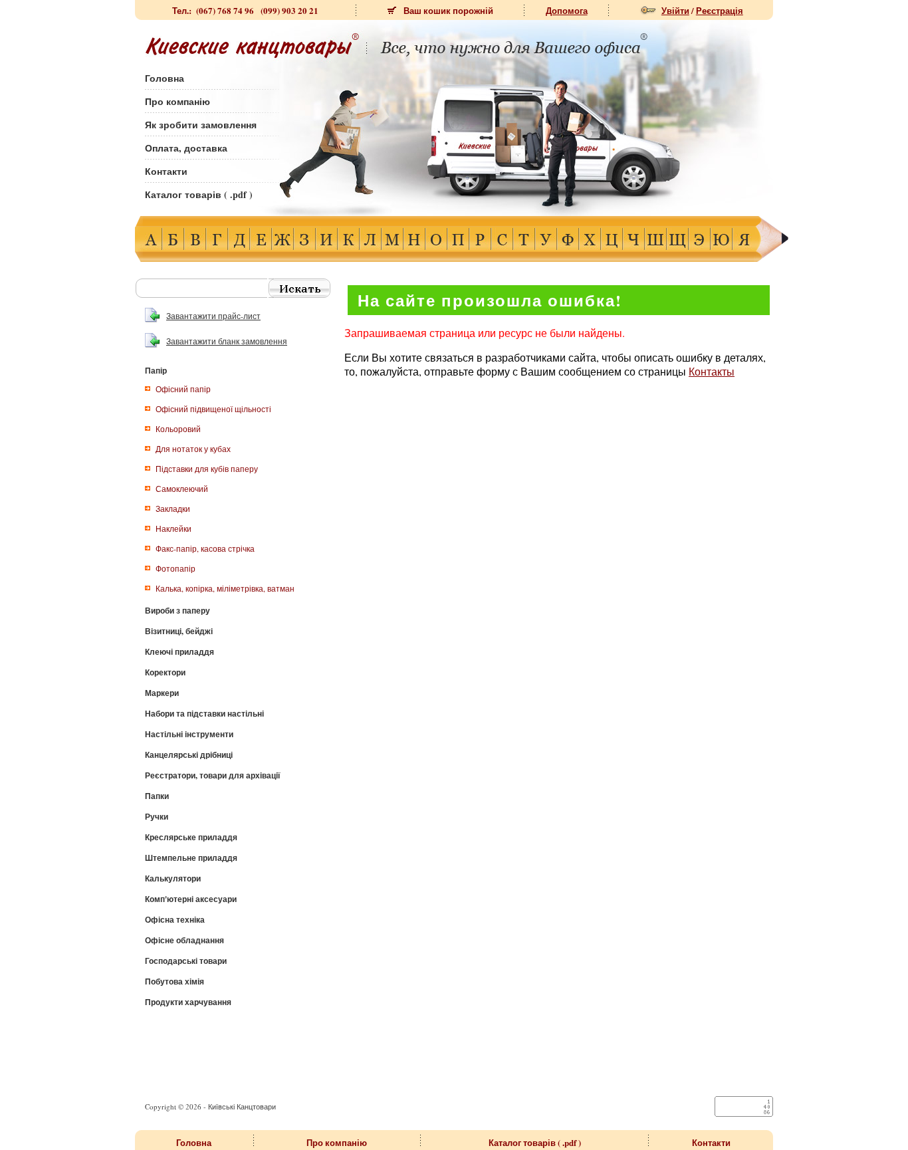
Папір (156, 370)
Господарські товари (186, 961)
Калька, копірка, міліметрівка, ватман (225, 588)
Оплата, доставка (186, 148)
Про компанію (177, 101)
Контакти (166, 171)
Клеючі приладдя (179, 651)
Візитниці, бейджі (179, 631)
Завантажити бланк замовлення (226, 341)
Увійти (675, 10)
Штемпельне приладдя (191, 857)
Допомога (567, 10)
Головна (164, 78)
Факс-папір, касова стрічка (205, 548)
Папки (157, 796)
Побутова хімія (174, 981)
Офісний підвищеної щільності (213, 408)
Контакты (712, 371)
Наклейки (173, 528)
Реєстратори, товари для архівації (212, 775)
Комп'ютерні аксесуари (191, 899)
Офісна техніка (175, 919)
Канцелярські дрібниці (189, 754)
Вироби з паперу (177, 610)
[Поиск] (299, 288)
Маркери (162, 693)
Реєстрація (719, 10)
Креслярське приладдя (191, 837)
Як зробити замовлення (201, 125)
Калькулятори (173, 878)
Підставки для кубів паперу (207, 468)
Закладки (173, 508)
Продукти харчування (188, 1002)
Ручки (156, 816)
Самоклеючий (182, 488)
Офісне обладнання (184, 940)
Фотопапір (175, 568)
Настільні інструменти (189, 734)
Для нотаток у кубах (193, 448)
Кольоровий (178, 428)
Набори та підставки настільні (204, 713)
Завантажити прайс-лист (213, 315)
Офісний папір (183, 389)
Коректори (165, 672)
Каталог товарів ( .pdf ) (199, 194)
